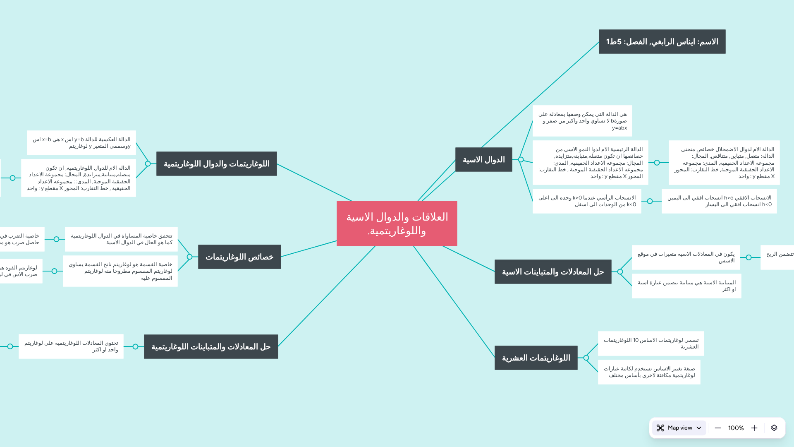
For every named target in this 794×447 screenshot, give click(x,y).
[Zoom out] (718, 428)
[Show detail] (774, 428)
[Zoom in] (754, 428)
